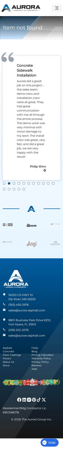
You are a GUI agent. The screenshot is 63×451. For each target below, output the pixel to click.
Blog (34, 351)
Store (6, 365)
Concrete (8, 351)
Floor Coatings (12, 354)
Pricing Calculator (42, 354)
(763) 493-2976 (18, 304)
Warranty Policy (41, 358)
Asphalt (7, 347)
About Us (8, 361)
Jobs (34, 368)
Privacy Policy (40, 361)
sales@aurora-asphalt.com (26, 310)
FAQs (34, 347)
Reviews (36, 365)
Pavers (7, 358)
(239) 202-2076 (18, 330)
